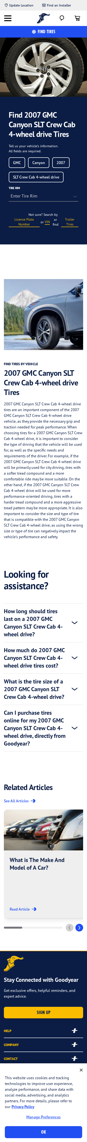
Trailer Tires (69, 221)
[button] (45, 864)
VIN (47, 222)
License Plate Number (24, 221)
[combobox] (17, 162)
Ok (43, 1132)
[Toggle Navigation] (8, 18)
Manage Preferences (43, 1117)
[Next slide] (79, 927)
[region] (43, 1102)
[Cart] (77, 18)
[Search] (62, 18)
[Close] (81, 1070)
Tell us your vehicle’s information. (33, 146)
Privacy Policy (23, 1106)
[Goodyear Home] (43, 18)
